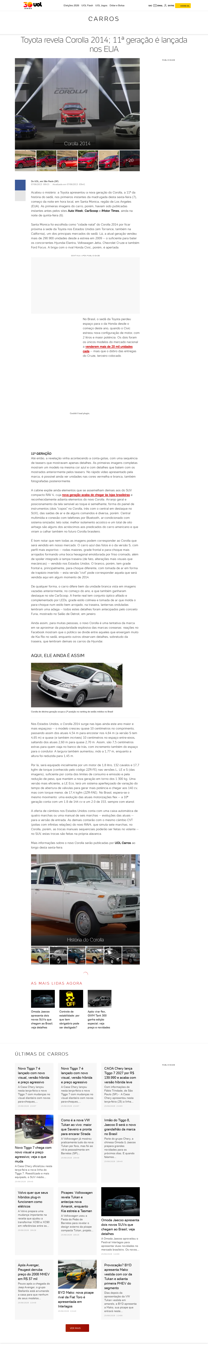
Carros (104, 18)
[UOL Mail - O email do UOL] (158, 6)
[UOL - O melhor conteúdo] (32, 5)
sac (150, 6)
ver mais (75, 1328)
